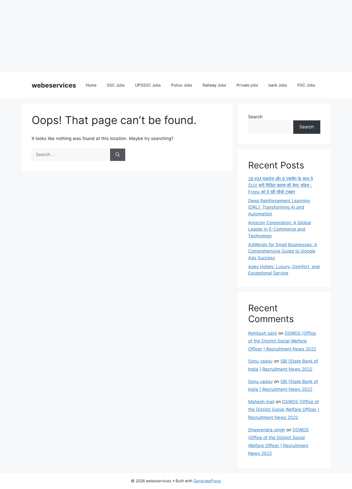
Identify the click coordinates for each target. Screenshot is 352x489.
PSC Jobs (306, 85)
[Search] (117, 155)
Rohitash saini (262, 333)
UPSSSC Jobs (148, 85)
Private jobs (247, 85)
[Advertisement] (154, 36)
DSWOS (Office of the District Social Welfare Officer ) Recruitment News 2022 (282, 341)
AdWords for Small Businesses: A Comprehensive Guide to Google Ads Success (282, 251)
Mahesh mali (261, 401)
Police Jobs (181, 85)
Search (255, 116)
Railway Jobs (214, 85)
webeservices (54, 85)
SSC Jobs (116, 85)
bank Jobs (278, 85)
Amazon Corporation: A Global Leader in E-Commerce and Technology (279, 229)
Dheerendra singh (266, 429)
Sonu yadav (260, 361)
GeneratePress (207, 480)
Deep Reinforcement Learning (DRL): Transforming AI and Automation (279, 207)
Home (91, 85)
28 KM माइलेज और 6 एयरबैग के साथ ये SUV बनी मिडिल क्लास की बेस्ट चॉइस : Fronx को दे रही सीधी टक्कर (280, 185)
